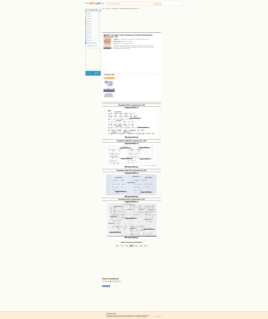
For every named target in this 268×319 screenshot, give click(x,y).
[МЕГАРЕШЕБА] (94, 3)
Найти (157, 3)
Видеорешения (92, 43)
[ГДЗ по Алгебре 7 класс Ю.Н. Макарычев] (107, 43)
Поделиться (106, 286)
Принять (157, 315)
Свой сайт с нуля (92, 45)
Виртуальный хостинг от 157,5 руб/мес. (97, 73)
